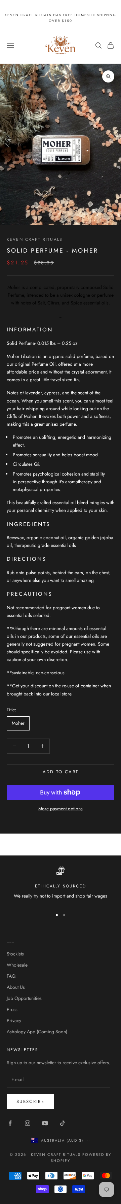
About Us (16, 987)
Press (12, 1009)
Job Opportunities (24, 998)
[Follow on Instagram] (27, 1123)
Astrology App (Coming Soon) (37, 1031)
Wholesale (17, 965)
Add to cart (61, 772)
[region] (60, 885)
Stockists (15, 953)
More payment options (60, 808)
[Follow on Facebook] (10, 1123)
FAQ (11, 976)
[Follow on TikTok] (62, 1123)
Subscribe (30, 1101)
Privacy (14, 1020)
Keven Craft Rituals (35, 239)
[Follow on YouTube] (45, 1123)
